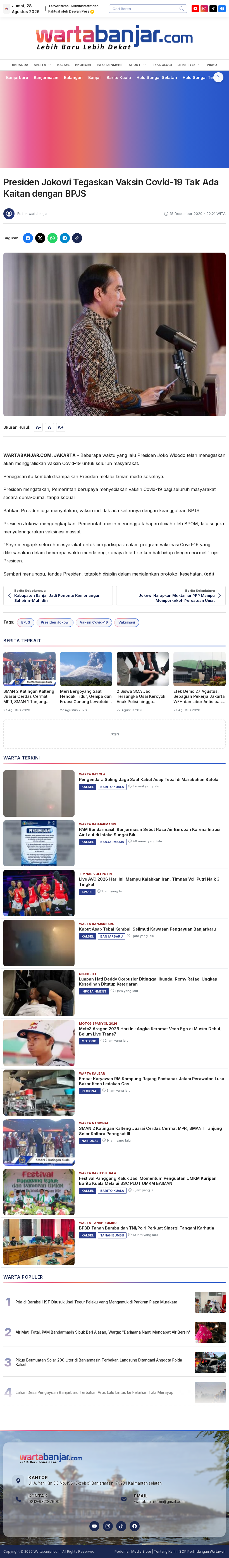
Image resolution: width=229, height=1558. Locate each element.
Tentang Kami (165, 1551)
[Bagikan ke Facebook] (28, 238)
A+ (61, 427)
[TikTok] (121, 1526)
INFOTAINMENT (110, 65)
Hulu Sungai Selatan (157, 77)
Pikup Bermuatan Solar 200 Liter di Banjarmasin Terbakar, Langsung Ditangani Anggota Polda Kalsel (99, 1362)
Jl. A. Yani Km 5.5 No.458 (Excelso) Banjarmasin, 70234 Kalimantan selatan (95, 1483)
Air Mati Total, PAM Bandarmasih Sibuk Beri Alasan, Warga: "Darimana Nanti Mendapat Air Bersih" (103, 1332)
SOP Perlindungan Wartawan (202, 1551)
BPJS (25, 622)
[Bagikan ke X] (40, 238)
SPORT (135, 65)
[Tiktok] (213, 8)
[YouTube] (195, 8)
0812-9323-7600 (43, 1501)
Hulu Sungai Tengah (203, 77)
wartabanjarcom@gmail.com (159, 1501)
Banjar (94, 77)
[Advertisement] (114, 124)
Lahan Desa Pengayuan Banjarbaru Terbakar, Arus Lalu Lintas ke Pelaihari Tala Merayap (94, 1392)
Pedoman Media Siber (133, 1551)
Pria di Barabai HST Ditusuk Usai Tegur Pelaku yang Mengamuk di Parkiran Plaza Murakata (96, 1302)
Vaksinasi (126, 622)
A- (38, 427)
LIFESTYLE (187, 65)
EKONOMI (83, 65)
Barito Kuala (119, 77)
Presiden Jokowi (55, 622)
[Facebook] (222, 8)
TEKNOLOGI (162, 65)
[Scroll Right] (218, 77)
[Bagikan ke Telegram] (65, 238)
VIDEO (212, 65)
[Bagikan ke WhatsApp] (52, 238)
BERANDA (20, 65)
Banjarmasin (46, 77)
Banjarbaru (17, 77)
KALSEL (63, 65)
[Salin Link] (77, 238)
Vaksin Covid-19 (94, 622)
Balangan (73, 77)
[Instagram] (204, 8)
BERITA (40, 65)
